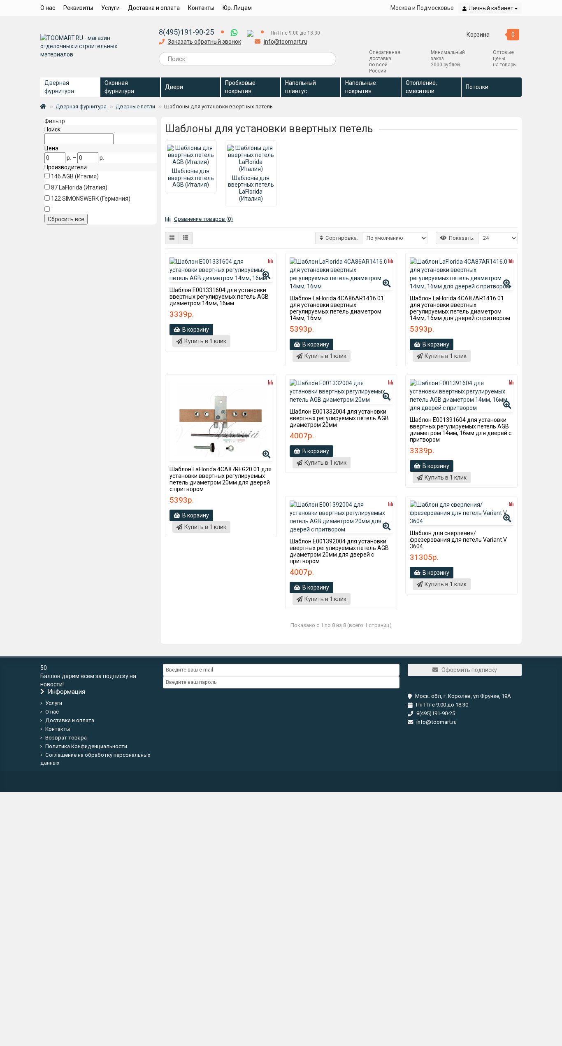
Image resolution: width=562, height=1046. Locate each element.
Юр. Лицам (237, 8)
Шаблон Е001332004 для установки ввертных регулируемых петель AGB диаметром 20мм (339, 418)
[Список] (186, 238)
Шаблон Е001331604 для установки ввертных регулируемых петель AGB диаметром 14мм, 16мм (219, 297)
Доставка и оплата (154, 8)
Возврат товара (66, 738)
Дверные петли (135, 106)
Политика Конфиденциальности (86, 746)
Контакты (201, 8)
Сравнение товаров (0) (203, 219)
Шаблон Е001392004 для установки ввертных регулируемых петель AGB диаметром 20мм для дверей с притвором (339, 551)
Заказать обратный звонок (204, 41)
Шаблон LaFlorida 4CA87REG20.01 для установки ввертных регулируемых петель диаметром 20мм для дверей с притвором (221, 479)
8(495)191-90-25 (186, 32)
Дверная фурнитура (81, 106)
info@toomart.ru (285, 41)
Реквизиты (78, 8)
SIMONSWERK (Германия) (96, 198)
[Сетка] (172, 238)
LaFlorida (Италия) (83, 187)
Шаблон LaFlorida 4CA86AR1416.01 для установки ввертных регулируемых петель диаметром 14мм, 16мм (337, 308)
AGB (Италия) (80, 176)
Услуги (110, 8)
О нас (47, 8)
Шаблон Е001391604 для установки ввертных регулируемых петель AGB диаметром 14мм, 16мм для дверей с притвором (460, 430)
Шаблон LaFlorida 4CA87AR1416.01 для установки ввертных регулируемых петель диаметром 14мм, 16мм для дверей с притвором (460, 308)
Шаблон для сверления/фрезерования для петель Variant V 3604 (458, 540)
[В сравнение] (270, 261)
